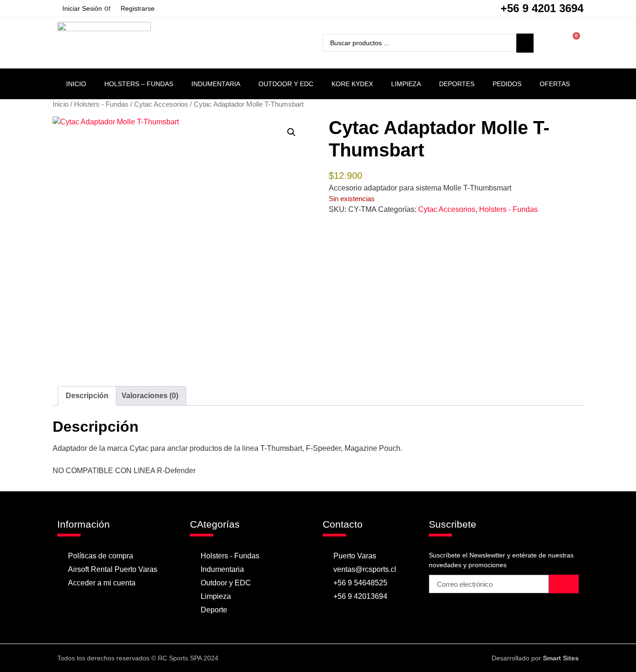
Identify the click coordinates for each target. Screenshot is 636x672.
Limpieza (406, 84)
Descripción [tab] (87, 396)
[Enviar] (564, 584)
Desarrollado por (535, 658)
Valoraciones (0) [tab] (150, 396)
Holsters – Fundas (138, 84)
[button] (291, 132)
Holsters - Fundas (101, 104)
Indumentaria (215, 84)
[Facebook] (308, 658)
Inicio (76, 84)
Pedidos (507, 84)
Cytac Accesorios (161, 104)
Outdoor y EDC (285, 84)
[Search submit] (525, 43)
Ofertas (555, 84)
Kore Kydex (352, 84)
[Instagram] (327, 658)
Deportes (456, 84)
